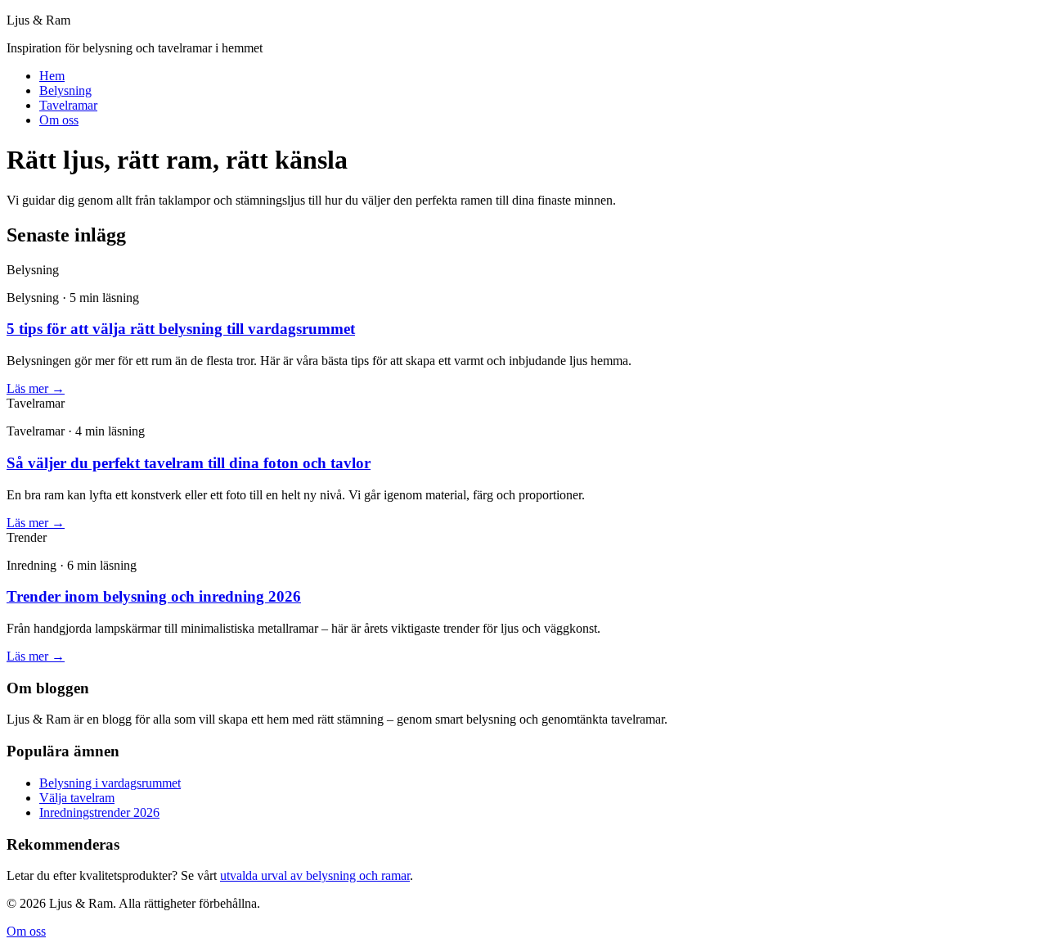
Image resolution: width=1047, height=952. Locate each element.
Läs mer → (36, 388)
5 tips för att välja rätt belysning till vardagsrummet (181, 328)
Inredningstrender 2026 (99, 812)
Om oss (59, 120)
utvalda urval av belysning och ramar (315, 875)
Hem (52, 76)
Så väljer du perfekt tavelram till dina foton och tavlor (189, 462)
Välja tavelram (77, 798)
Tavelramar (68, 105)
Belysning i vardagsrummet (110, 783)
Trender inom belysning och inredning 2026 (154, 596)
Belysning (65, 90)
